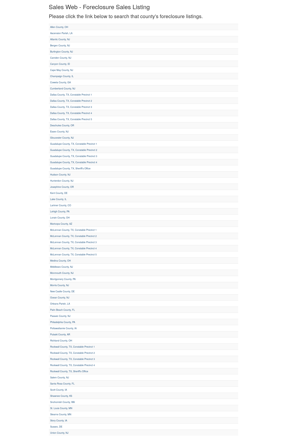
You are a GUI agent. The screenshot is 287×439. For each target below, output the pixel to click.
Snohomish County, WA (62, 402)
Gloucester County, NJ (62, 137)
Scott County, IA (58, 389)
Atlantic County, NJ (60, 39)
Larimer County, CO (60, 205)
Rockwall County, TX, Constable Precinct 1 (72, 346)
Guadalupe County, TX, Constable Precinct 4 (73, 162)
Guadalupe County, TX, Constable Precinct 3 (73, 156)
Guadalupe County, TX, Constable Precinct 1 (73, 143)
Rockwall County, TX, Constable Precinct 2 (72, 352)
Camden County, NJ (60, 57)
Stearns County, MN (60, 414)
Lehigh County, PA (59, 211)
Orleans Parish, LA (60, 303)
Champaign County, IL (62, 76)
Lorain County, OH (60, 217)
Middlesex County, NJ (61, 266)
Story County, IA (58, 420)
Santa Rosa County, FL (62, 383)
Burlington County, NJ (61, 51)
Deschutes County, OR (62, 125)
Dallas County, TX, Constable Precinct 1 (71, 94)
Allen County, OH (59, 27)
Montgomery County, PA (63, 279)
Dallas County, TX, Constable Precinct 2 (71, 100)
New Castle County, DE (62, 291)
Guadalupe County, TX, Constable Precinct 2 (73, 150)
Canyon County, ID (60, 63)
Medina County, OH (60, 260)
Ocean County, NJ (59, 297)
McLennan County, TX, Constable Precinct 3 (73, 242)
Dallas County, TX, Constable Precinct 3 (71, 107)
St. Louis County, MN (61, 408)
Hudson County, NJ (60, 174)
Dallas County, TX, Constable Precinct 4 (71, 113)
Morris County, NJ (59, 285)
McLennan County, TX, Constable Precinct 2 (73, 236)
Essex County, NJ (59, 131)
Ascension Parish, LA (61, 33)
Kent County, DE (58, 193)
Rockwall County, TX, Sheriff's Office (69, 371)
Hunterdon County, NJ (61, 180)
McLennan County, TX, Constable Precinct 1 (73, 229)
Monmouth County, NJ (62, 272)
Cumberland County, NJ (62, 88)
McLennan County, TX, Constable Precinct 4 (73, 248)
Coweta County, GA (60, 82)
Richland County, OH (61, 340)
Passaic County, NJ (60, 316)
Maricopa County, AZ (61, 223)
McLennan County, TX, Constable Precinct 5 (73, 254)
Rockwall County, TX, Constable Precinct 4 (72, 365)
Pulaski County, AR (60, 334)
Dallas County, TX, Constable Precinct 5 (71, 119)
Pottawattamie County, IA (63, 328)
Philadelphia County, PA (62, 322)
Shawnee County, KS (61, 395)
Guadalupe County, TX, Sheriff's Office (70, 168)
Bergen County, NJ (60, 45)
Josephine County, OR (62, 186)
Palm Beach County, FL (62, 309)
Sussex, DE (56, 426)
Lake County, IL (58, 199)
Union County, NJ (59, 432)
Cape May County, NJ (61, 70)
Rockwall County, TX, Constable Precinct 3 (72, 359)
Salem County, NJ (59, 377)
